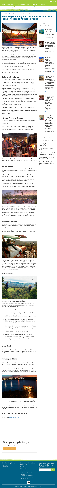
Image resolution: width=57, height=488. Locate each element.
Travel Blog (9, 13)
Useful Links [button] (35, 4)
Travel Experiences (20, 4)
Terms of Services (24, 470)
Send (53, 469)
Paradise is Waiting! (49, 30)
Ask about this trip (10, 448)
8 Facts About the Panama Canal (47, 140)
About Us (22, 466)
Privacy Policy (23, 468)
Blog (28, 4)
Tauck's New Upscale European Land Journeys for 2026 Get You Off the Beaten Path (50, 80)
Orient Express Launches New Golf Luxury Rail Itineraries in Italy (50, 45)
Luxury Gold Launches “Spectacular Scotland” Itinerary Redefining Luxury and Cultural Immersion (49, 122)
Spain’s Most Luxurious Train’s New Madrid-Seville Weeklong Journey (49, 100)
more (52, 35)
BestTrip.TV (43, 4)
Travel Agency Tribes (37, 486)
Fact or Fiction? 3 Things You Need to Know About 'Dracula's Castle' (46, 163)
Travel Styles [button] (10, 4)
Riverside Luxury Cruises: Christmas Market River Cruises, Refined (49, 62)
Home (3, 4)
